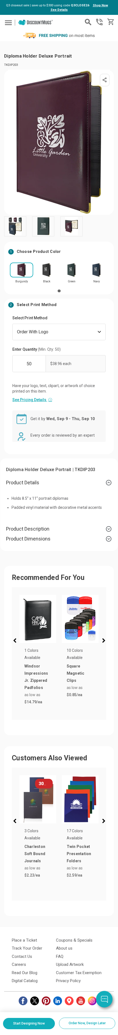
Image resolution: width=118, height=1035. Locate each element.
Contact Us (22, 956)
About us (64, 948)
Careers (19, 964)
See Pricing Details (32, 400)
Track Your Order (27, 948)
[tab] (59, 482)
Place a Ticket (24, 940)
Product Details (22, 482)
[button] (16, 641)
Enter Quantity (36, 349)
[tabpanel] (21, 274)
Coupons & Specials (74, 940)
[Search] (88, 22)
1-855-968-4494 (99, 22)
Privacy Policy (68, 980)
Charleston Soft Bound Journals (35, 853)
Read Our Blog (24, 972)
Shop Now (100, 5)
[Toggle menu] (7, 22)
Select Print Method (29, 318)
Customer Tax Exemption (79, 972)
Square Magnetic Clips (76, 673)
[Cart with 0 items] (110, 22)
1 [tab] (59, 291)
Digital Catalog (25, 980)
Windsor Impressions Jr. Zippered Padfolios (36, 677)
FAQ (59, 956)
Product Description (27, 529)
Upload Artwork (70, 964)
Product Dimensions (28, 539)
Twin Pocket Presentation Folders (79, 853)
